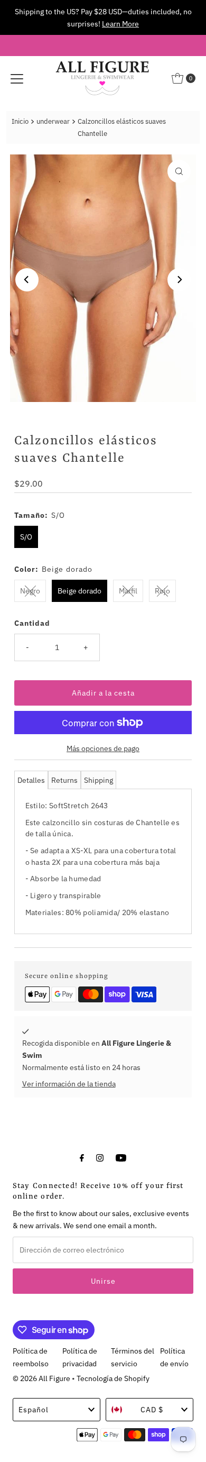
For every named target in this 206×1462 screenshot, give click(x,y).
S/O (26, 537)
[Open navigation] (17, 78)
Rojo (162, 591)
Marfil (128, 591)
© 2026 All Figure (41, 1378)
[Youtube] (121, 1157)
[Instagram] (100, 1157)
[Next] (179, 279)
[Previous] (27, 279)
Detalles (31, 780)
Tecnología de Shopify (113, 1378)
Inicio (20, 121)
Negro (30, 591)
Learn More (120, 24)
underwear (53, 121)
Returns (64, 780)
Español (33, 1409)
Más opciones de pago (103, 748)
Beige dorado (79, 591)
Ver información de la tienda (69, 1084)
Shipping (98, 780)
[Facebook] (82, 1157)
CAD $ (152, 1409)
